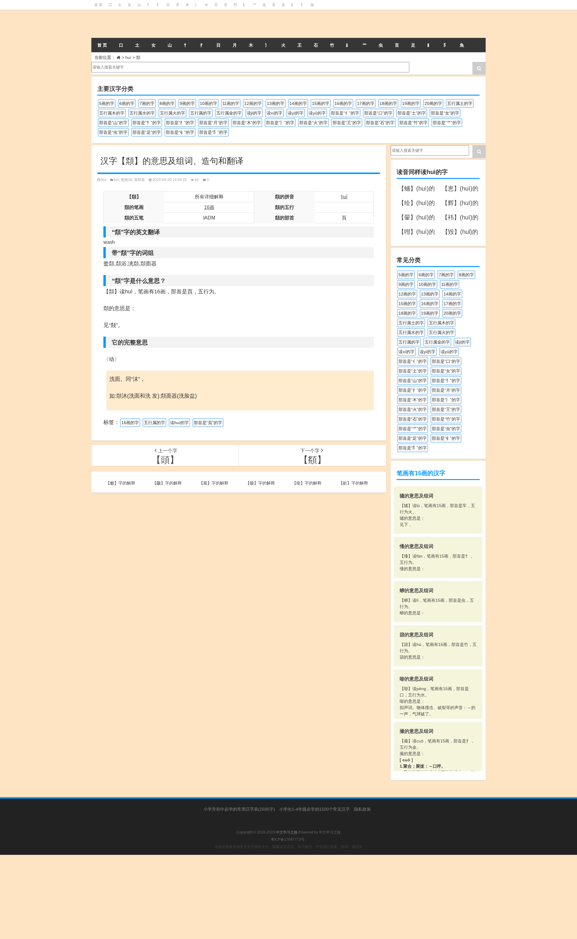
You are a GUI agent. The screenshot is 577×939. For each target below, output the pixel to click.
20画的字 (433, 103)
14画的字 (298, 103)
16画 (209, 207)
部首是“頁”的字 (208, 422)
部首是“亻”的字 (345, 113)
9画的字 (187, 103)
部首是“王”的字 (347, 122)
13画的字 (275, 103)
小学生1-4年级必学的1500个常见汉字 (314, 809)
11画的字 (230, 103)
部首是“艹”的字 (447, 122)
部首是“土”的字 (412, 113)
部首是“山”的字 (113, 122)
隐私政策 (362, 809)
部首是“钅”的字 (180, 132)
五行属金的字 (229, 113)
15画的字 (320, 103)
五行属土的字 (459, 103)
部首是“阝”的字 (213, 132)
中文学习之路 (329, 832)
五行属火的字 (172, 113)
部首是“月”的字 (213, 122)
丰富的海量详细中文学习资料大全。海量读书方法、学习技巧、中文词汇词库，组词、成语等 (288, 847)
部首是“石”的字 (380, 122)
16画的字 (343, 103)
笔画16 (126, 180)
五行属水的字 (142, 113)
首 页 (98, 5)
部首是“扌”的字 (180, 122)
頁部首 (139, 180)
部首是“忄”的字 (147, 122)
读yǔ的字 (317, 113)
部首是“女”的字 (445, 113)
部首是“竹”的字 (413, 122)
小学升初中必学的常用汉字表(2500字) (239, 809)
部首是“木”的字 (247, 122)
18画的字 (388, 103)
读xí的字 (274, 113)
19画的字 (411, 103)
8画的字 (167, 103)
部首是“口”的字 (378, 113)
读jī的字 (254, 113)
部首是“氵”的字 (280, 122)
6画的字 (126, 103)
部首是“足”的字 (147, 132)
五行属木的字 (111, 113)
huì (128, 57)
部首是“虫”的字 (113, 132)
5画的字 (106, 103)
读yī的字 (296, 113)
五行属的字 (200, 113)
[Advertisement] (180, 897)
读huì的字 (179, 422)
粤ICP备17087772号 (287, 839)
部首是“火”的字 (313, 122)
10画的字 (208, 103)
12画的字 (253, 103)
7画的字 (146, 103)
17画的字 (365, 103)
